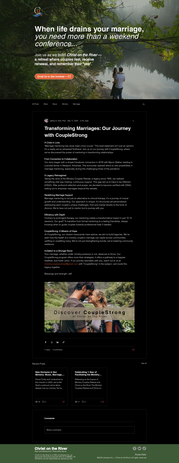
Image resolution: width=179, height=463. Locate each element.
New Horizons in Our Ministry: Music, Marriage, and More (48, 373)
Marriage (76, 104)
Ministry (65, 104)
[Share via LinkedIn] (57, 342)
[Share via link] (63, 342)
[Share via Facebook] (45, 342)
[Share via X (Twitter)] (51, 342)
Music (55, 104)
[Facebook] (134, 448)
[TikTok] (144, 448)
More (46, 104)
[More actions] (133, 120)
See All (144, 363)
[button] (143, 104)
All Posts (35, 104)
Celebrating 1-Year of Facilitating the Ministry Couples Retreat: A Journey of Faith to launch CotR (89, 373)
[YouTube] (139, 448)
